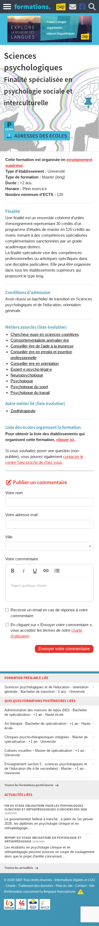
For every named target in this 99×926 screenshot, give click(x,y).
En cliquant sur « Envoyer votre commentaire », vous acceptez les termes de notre (52, 630)
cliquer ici (65, 439)
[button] (13, 570)
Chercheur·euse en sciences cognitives (45, 334)
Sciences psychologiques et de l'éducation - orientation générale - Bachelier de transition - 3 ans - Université (46, 689)
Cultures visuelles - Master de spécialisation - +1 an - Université (45, 753)
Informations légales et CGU (75, 880)
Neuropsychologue (27, 375)
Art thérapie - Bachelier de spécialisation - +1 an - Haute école (47, 726)
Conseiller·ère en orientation (35, 363)
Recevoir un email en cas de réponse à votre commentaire (49, 613)
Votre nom (14, 492)
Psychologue (22, 381)
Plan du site (64, 886)
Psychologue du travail (30, 392)
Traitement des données (35, 886)
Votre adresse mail (21, 514)
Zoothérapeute (23, 411)
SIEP (18, 880)
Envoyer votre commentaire (64, 649)
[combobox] (49, 546)
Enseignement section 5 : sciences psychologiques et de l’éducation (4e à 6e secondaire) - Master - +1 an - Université (45, 768)
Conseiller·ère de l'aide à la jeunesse (42, 346)
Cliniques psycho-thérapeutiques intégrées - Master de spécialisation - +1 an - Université (46, 739)
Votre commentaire (21, 559)
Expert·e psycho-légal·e (31, 369)
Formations (32, 6)
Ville (8, 537)
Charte (11, 886)
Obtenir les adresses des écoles (37, 136)
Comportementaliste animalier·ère (40, 340)
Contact (80, 886)
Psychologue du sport (29, 386)
